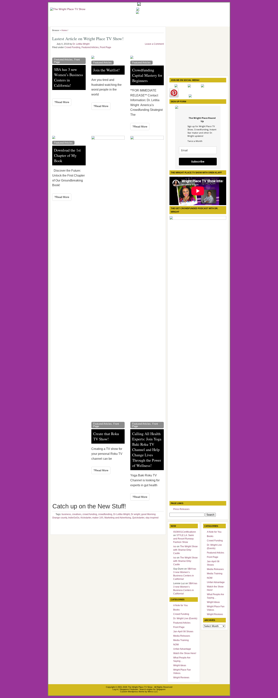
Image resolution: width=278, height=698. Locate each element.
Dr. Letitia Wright (81, 44)
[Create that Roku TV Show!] (108, 278)
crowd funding (89, 514)
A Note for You (180, 605)
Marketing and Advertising (117, 517)
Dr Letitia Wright (121, 514)
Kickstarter (86, 517)
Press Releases (181, 509)
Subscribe (197, 161)
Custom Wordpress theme (132, 691)
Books (176, 609)
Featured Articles (90, 47)
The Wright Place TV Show (140, 687)
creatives (76, 514)
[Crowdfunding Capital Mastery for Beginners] (147, 57)
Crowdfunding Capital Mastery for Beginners (147, 75)
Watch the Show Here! (184, 653)
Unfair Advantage (182, 649)
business (66, 514)
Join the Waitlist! (106, 70)
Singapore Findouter (129, 689)
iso (174, 546)
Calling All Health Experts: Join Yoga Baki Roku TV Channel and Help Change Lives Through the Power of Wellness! (146, 449)
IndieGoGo (73, 517)
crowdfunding (105, 514)
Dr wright (135, 514)
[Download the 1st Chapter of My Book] (69, 137)
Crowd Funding (72, 47)
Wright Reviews (181, 677)
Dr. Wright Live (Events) (185, 618)
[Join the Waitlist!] (108, 57)
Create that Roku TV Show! (106, 436)
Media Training (181, 640)
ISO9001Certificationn (184, 532)
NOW (176, 644)
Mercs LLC (153, 691)
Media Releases (181, 636)
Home (64, 30)
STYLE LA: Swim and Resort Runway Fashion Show (183, 538)
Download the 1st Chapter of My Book (67, 155)
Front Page (105, 47)
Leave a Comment (154, 44)
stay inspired (151, 517)
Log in (115, 689)
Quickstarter (138, 517)
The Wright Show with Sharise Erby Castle (185, 550)
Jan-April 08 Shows (183, 631)
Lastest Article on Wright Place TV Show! (87, 38)
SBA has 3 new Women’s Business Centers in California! (68, 77)
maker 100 (97, 517)
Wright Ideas (179, 665)
